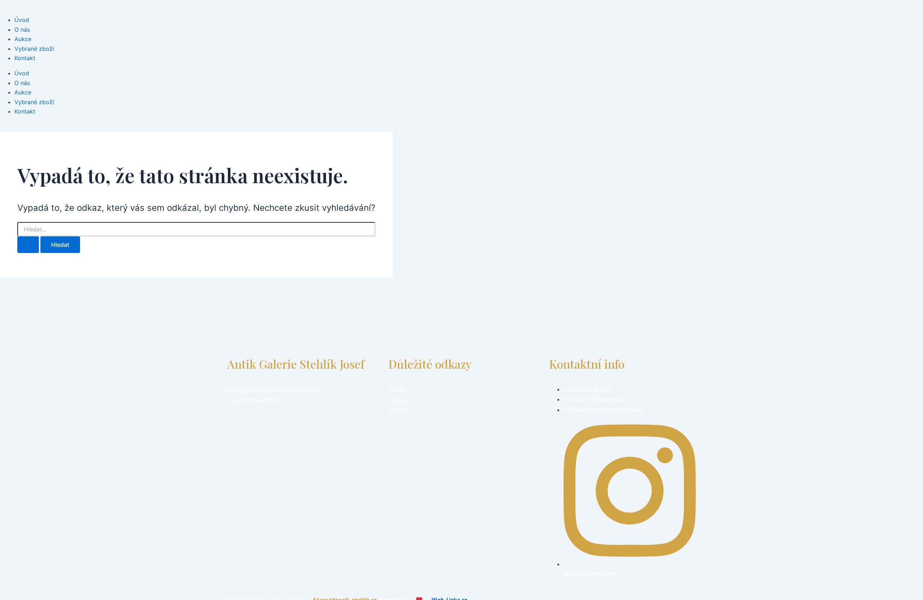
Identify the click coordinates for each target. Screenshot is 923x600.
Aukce (22, 39)
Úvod (21, 19)
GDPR (396, 390)
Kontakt (24, 58)
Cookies (398, 400)
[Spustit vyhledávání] (28, 244)
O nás (22, 29)
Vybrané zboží (34, 48)
